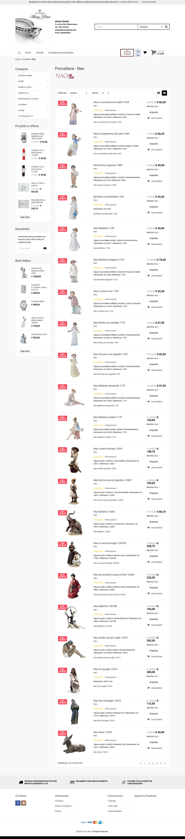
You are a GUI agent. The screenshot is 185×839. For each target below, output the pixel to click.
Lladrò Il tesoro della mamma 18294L (37, 320)
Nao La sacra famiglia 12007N (110, 543)
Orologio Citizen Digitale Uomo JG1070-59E (38, 136)
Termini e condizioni (63, 806)
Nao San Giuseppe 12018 (107, 700)
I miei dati (112, 801)
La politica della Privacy (128, 2)
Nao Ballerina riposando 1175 (109, 385)
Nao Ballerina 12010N (105, 606)
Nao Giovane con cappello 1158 (110, 354)
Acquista (154, 112)
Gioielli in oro (23, 93)
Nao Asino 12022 (103, 732)
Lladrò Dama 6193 (39, 334)
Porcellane (22, 104)
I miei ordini (112, 806)
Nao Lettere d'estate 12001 (108, 448)
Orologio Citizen (38, 301)
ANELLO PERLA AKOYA (38, 184)
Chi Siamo (59, 801)
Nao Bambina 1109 (104, 228)
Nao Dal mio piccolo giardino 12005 (112, 480)
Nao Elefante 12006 (104, 511)
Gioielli (20, 81)
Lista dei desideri (115, 811)
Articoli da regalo (25, 75)
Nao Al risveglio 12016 (106, 669)
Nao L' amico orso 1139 (106, 291)
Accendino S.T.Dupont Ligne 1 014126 (39, 287)
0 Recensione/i (110, 110)
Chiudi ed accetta (149, 2)
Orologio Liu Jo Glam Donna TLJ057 (37, 169)
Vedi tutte (24, 217)
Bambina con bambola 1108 (109, 196)
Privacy (58, 811)
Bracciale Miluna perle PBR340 (38, 201)
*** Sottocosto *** (25, 116)
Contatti (39, 52)
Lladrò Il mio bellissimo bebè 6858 (37, 270)
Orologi (21, 110)
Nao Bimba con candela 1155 (109, 322)
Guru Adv (87, 831)
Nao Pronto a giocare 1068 (108, 165)
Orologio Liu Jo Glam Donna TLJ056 (37, 152)
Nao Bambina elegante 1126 (109, 259)
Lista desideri (156, 118)
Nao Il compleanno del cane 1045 (111, 133)
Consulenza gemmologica (60, 52)
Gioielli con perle (24, 87)
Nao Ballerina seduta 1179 (108, 417)
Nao (95, 106)
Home (28, 52)
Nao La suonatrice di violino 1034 (111, 102)
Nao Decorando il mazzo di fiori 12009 (114, 574)
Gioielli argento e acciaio (28, 99)
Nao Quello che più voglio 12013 (111, 637)
